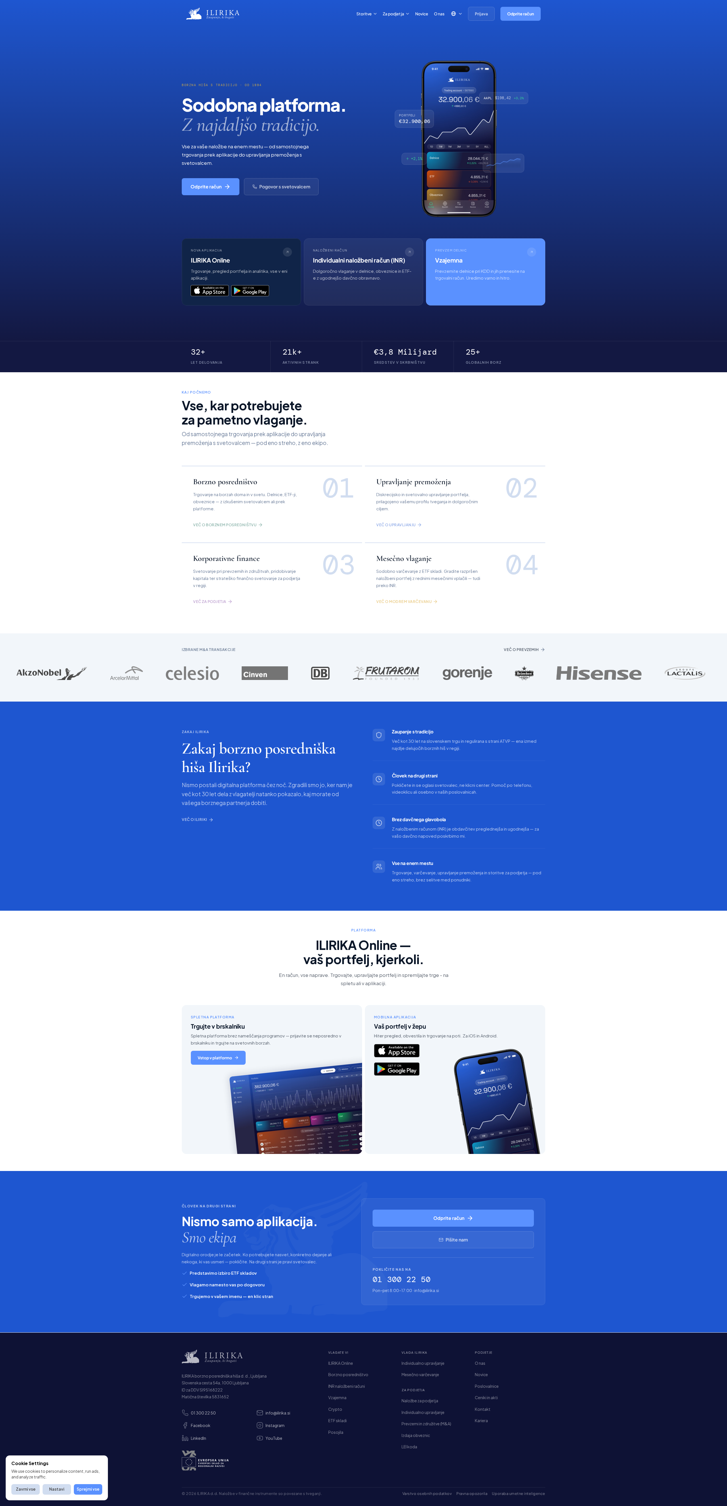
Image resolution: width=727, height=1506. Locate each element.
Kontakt (482, 1409)
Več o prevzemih (521, 649)
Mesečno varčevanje (420, 1374)
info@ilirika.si (426, 1290)
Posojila (335, 1432)
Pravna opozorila (471, 1493)
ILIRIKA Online (340, 1363)
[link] (241, 271)
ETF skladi (337, 1420)
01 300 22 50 (402, 1279)
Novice (421, 13)
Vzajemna (337, 1397)
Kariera (481, 1420)
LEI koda (409, 1446)
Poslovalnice (487, 1386)
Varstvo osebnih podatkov (427, 1493)
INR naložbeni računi (346, 1386)
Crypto (335, 1409)
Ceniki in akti (486, 1397)
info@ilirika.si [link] (278, 1412)
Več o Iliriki (194, 819)
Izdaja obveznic (416, 1435)
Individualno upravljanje (423, 1363)
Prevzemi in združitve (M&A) (426, 1423)
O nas (439, 13)
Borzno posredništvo (348, 1374)
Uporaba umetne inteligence (518, 1493)
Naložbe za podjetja (420, 1400)
